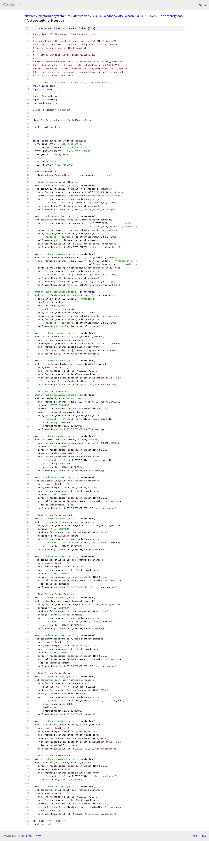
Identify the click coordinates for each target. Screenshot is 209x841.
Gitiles (19, 835)
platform (44, 16)
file (91, 28)
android (29, 16)
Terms (37, 835)
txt (195, 835)
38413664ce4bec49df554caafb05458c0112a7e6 (124, 16)
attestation (81, 16)
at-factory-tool (173, 16)
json (203, 835)
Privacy (28, 835)
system (59, 16)
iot (69, 16)
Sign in (202, 5)
